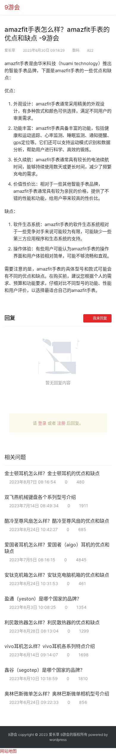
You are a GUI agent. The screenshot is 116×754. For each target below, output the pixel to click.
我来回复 (100, 318)
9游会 (12, 7)
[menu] (109, 5)
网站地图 (8, 750)
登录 (42, 423)
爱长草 (9, 50)
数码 (75, 50)
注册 (61, 423)
